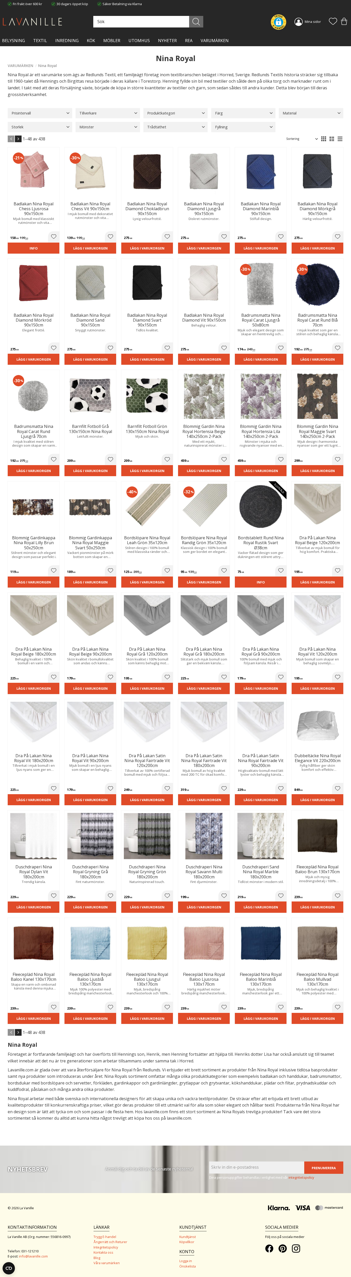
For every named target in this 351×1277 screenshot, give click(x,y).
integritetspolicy (301, 1177)
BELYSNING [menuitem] (13, 40)
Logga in (185, 1261)
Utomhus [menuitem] (139, 40)
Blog (97, 1257)
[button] (333, 22)
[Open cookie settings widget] (9, 1268)
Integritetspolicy (106, 1247)
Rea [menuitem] (188, 40)
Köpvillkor (186, 1242)
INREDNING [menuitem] (67, 40)
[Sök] (196, 21)
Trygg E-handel (105, 1236)
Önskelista (187, 1266)
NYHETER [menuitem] (167, 40)
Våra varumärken (107, 1263)
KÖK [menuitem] (91, 40)
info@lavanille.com (33, 1256)
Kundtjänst (187, 1236)
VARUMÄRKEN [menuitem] (215, 40)
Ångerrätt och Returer (110, 1242)
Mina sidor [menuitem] (313, 21)
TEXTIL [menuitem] (40, 40)
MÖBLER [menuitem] (111, 40)
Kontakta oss (103, 1252)
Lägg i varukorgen (90, 248)
